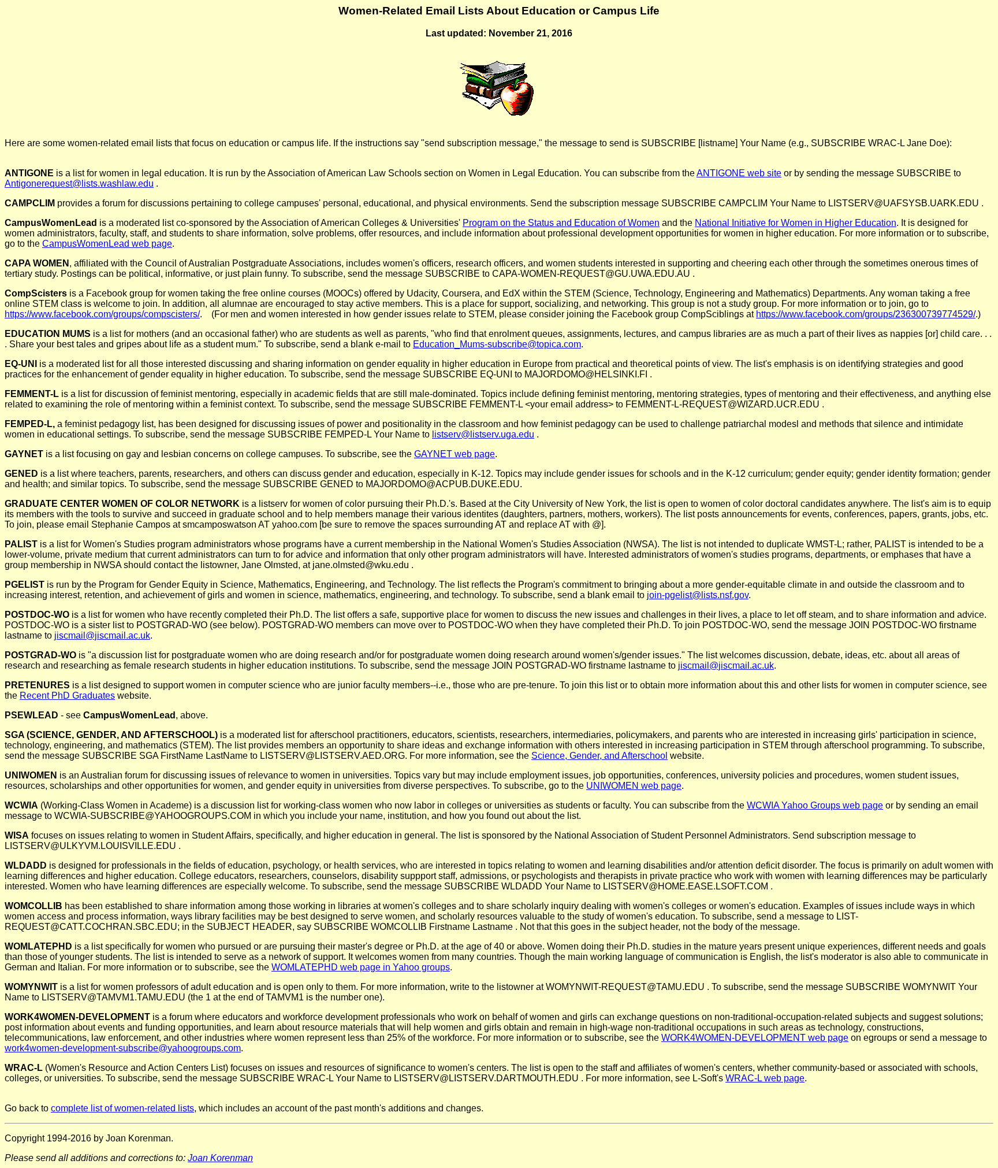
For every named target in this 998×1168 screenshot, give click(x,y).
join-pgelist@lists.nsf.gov (697, 595)
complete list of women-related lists (122, 1108)
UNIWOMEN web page (634, 786)
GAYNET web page (454, 454)
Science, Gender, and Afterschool (599, 756)
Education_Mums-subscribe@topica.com (497, 344)
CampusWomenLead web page (107, 244)
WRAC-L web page (765, 1078)
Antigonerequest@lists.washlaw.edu (79, 183)
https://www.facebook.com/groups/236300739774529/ (865, 314)
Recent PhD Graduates (67, 695)
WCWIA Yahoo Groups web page (815, 805)
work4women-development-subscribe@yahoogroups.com (123, 1048)
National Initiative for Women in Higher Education (795, 223)
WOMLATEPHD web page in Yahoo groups (360, 967)
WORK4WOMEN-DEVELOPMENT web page (754, 1038)
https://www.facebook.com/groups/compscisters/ (102, 314)
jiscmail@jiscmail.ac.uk (102, 635)
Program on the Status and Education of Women (561, 223)
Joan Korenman (220, 1158)
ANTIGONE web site (739, 173)
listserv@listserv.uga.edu (483, 434)
